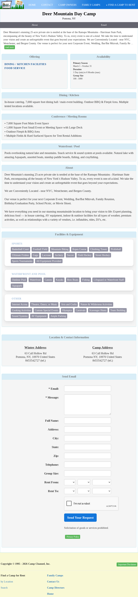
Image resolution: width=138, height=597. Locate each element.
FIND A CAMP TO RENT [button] (121, 5)
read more (9, 47)
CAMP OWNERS (67, 5)
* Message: (52, 397)
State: (55, 447)
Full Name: (52, 420)
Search (4, 587)
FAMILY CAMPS (91, 5)
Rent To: (53, 491)
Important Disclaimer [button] (127, 564)
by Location (7, 581)
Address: (53, 429)
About (35, 25)
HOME (32, 5)
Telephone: (52, 464)
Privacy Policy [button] (73, 537)
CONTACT (47, 5)
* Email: (54, 388)
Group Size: (51, 473)
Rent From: (51, 482)
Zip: (56, 455)
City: (56, 438)
